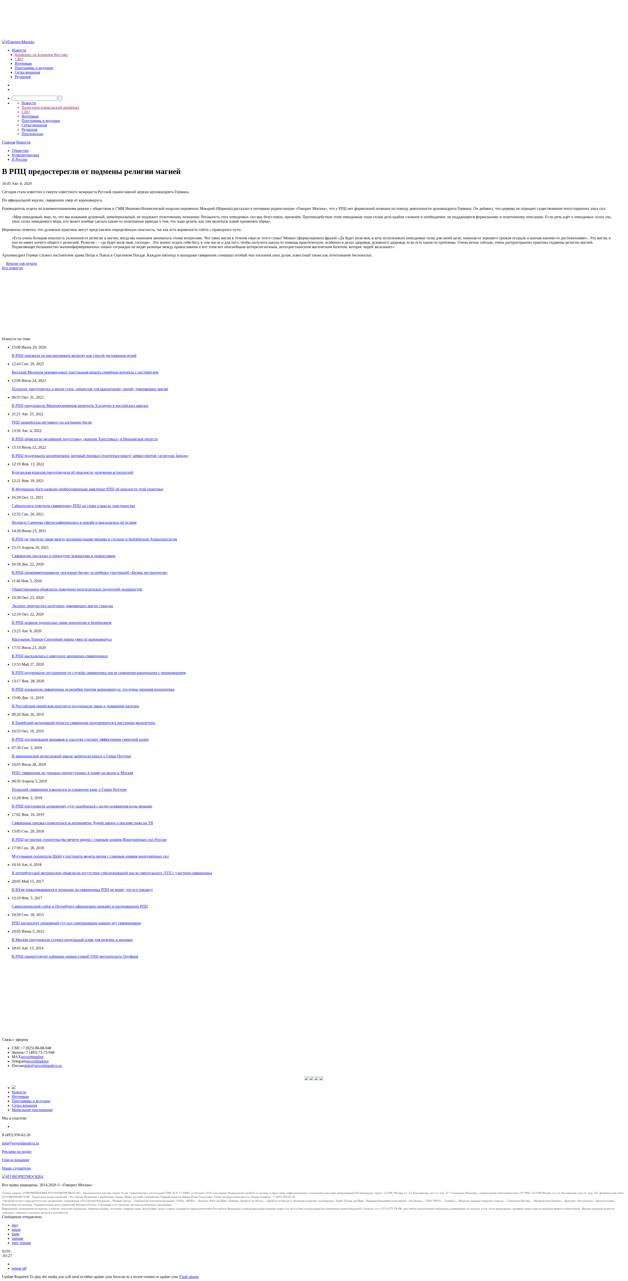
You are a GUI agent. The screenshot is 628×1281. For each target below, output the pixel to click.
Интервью (23, 63)
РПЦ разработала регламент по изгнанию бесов (52, 422)
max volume (21, 1243)
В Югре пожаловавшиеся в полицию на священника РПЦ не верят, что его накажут (82, 890)
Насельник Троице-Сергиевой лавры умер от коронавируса (62, 639)
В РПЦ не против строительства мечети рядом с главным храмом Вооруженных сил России (89, 839)
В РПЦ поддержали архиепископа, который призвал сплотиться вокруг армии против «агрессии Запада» (100, 456)
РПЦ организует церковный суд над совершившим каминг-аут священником (76, 923)
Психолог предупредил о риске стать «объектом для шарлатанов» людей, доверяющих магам (90, 389)
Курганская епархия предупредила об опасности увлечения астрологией (72, 472)
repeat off (19, 1268)
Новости (19, 50)
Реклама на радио (16, 1151)
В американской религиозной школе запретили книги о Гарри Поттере (71, 756)
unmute (17, 1238)
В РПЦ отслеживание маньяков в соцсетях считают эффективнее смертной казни (80, 739)
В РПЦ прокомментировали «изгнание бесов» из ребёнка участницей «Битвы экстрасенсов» (90, 572)
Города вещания (15, 1160)
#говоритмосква (25, 155)
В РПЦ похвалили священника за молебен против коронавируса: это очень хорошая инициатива (93, 689)
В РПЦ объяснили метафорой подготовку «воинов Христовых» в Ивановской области (85, 439)
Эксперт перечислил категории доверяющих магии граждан (62, 606)
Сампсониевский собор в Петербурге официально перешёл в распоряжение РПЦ (80, 906)
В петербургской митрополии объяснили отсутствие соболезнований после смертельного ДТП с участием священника (112, 873)
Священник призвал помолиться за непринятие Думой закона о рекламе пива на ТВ (82, 823)
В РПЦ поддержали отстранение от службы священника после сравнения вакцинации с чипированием (99, 673)
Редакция (22, 77)
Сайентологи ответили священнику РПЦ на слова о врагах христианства (73, 506)
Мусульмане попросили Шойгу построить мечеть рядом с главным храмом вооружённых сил (90, 856)
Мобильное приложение (32, 1110)
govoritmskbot (32, 1057)
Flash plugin (188, 1277)
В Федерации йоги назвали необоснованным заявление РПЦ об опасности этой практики (87, 489)
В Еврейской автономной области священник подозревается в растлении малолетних (84, 723)
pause (16, 1229)
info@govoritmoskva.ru (43, 1066)
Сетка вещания (27, 72)
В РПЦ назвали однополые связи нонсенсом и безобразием (61, 622)
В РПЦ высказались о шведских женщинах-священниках (60, 656)
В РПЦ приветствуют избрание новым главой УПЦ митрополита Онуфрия (75, 956)
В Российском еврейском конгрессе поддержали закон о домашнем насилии (75, 706)
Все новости (12, 268)
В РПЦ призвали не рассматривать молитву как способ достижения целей (74, 355)
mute (15, 1234)
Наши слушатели (16, 1168)
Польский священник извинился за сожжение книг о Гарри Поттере (69, 789)
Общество (20, 150)
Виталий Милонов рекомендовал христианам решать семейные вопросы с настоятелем (85, 372)
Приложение (32, 134)
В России (19, 159)
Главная (8, 142)
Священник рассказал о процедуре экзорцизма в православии (64, 556)
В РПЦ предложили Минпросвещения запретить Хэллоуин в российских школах (80, 406)
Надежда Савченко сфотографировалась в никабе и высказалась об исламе (74, 522)
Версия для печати (21, 263)
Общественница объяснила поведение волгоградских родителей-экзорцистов (77, 589)
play (15, 1225)
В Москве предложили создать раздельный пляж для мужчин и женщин (72, 940)
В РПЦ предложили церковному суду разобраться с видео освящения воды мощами (82, 806)
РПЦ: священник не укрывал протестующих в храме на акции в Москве (72, 773)
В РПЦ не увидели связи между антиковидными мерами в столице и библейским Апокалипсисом (94, 539)
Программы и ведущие (34, 68)
